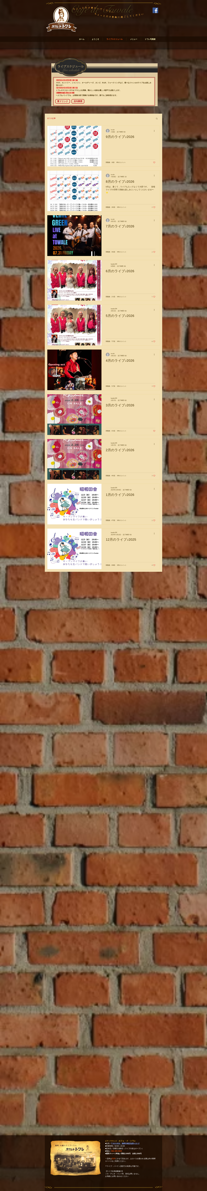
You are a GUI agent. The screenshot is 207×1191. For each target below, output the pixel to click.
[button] (62, 101)
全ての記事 (51, 118)
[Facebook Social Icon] (155, 10)
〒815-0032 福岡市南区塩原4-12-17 (125, 1143)
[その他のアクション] (155, 130)
